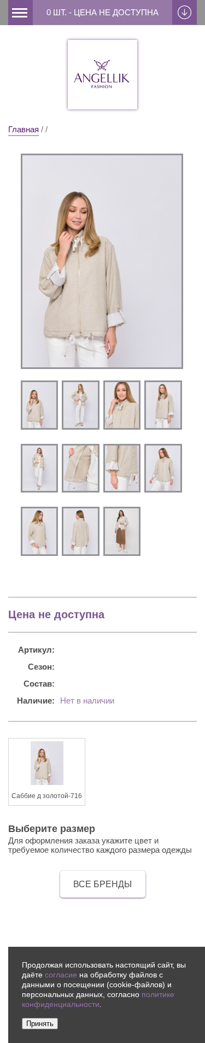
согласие (61, 975)
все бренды (102, 884)
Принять (40, 1023)
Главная (23, 129)
